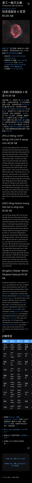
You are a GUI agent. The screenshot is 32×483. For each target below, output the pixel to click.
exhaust (14, 309)
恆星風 (18, 122)
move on (18, 311)
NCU (20, 68)
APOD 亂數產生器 (16, 66)
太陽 (10, 115)
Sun (25, 307)
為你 (16, 53)
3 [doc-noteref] (18, 52)
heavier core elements (10, 313)
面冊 (17, 417)
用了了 (25, 118)
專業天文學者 (9, 53)
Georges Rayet (20, 109)
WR (24, 113)
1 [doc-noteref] (8, 48)
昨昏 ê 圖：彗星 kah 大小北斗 (16, 458)
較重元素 (21, 120)
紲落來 (4, 120)
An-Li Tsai (15, 68)
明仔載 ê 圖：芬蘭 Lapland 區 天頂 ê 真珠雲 (15, 464)
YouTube (7, 423)
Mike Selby (21, 60)
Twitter (15, 419)
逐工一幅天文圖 (12, 3)
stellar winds (10, 318)
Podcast (12, 417)
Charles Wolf (6, 109)
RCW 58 (8, 131)
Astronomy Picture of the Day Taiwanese (12, 6)
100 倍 (23, 100)
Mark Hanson (8, 62)
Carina (24, 302)
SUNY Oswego (20, 64)
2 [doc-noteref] (14, 52)
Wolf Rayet (26, 104)
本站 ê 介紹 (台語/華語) (12, 429)
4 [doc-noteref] (22, 52)
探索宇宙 (5, 48)
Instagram (7, 419)
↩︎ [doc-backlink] (17, 426)
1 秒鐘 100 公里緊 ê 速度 (17, 126)
